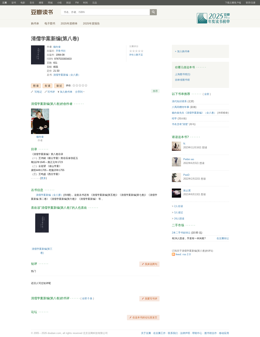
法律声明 (185, 333)
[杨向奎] (40, 121)
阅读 (68, 2)
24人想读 (179, 218)
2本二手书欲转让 (181, 232)
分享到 (79, 91)
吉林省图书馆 (182, 79)
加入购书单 (66, 91)
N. (184, 143)
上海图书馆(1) (182, 74)
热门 (33, 271)
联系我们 (173, 333)
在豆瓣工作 (159, 333)
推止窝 (187, 190)
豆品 (94, 2)
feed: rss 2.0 (183, 254)
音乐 (32, 2)
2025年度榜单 (69, 23)
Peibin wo (188, 159)
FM (77, 2)
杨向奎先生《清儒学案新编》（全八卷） (194, 112)
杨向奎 (57, 46)
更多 (43, 178)
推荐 (155, 91)
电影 (23, 2)
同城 (50, 2)
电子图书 (50, 23)
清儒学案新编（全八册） (67, 74)
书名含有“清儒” (180, 124)
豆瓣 (4, 2)
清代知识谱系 (179, 101)
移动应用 (224, 333)
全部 (206, 94)
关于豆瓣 (146, 333)
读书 (13, 2)
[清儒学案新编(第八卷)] (38, 55)
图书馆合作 (210, 333)
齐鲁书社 (61, 50)
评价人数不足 (136, 54)
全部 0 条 (87, 298)
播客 (41, 2)
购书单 (35, 23)
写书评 (51, 91)
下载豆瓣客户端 (233, 2)
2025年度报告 (91, 23)
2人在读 (178, 206)
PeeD (186, 174)
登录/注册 (250, 2)
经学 (174, 118)
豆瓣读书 (45, 12)
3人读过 (178, 212)
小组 (59, 2)
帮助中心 (197, 333)
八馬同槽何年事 (180, 107)
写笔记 (38, 91)
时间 (85, 2)
